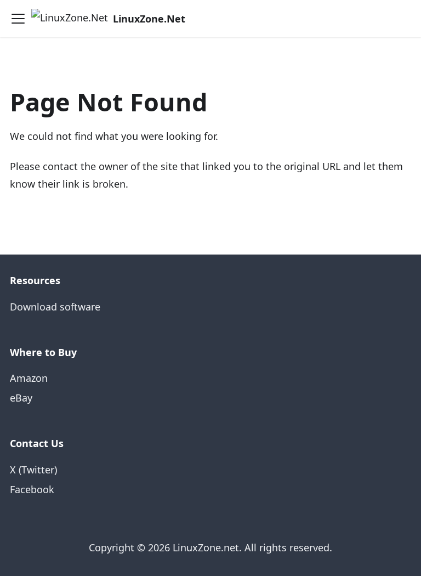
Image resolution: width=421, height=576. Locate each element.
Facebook (32, 489)
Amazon (29, 378)
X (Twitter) (33, 469)
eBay (21, 397)
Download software (55, 306)
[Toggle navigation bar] (18, 18)
